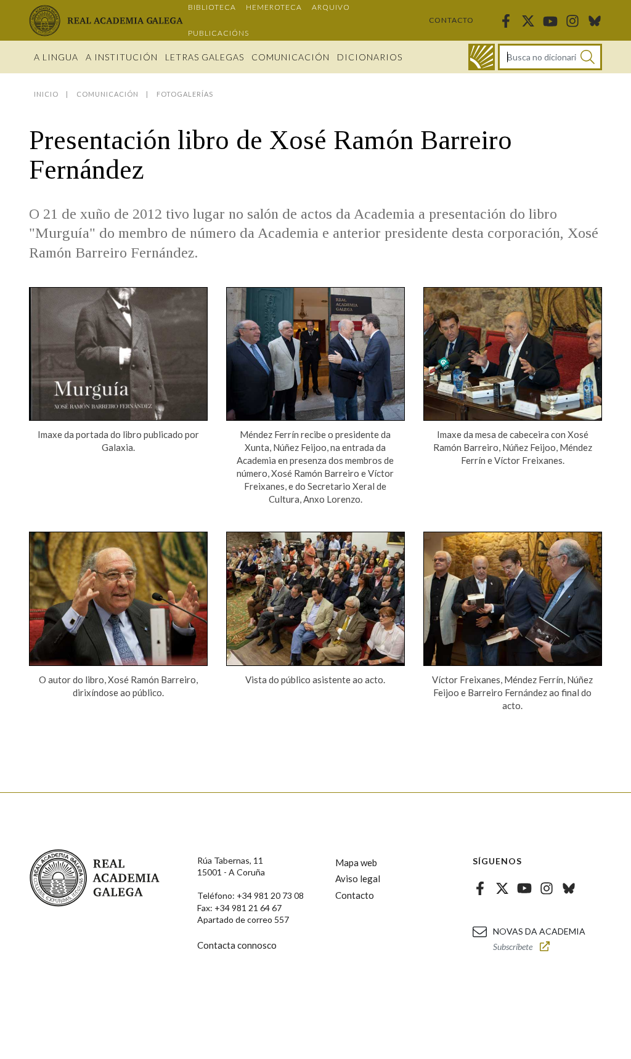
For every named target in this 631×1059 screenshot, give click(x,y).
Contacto (451, 20)
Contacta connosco (237, 945)
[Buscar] (587, 57)
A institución (122, 57)
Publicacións (218, 33)
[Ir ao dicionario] (481, 57)
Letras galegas (204, 57)
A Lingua (56, 57)
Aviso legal (357, 878)
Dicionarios (369, 57)
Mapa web (356, 862)
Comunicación (290, 57)
